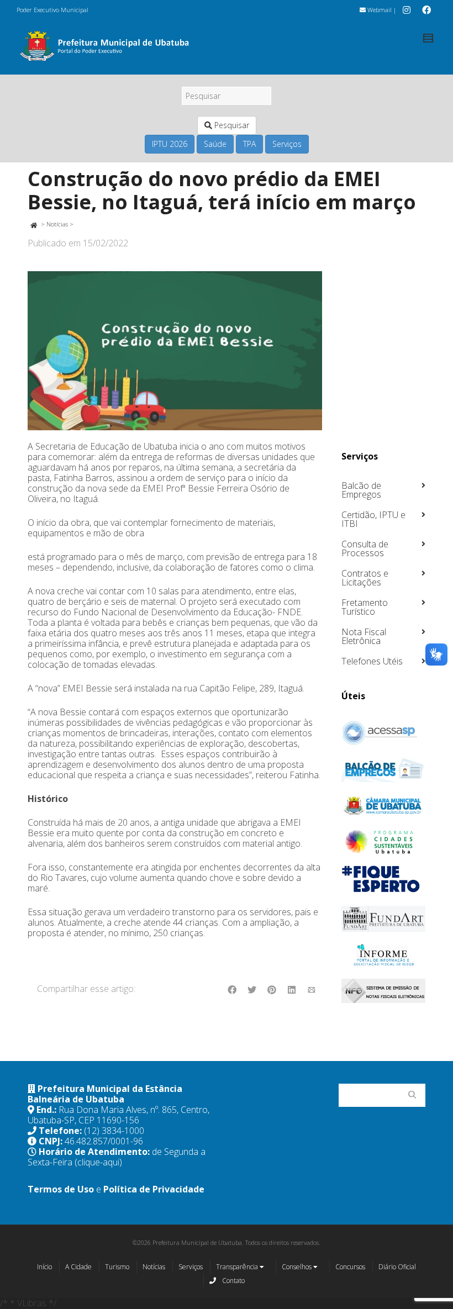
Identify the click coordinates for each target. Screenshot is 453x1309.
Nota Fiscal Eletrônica (363, 636)
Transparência (238, 1266)
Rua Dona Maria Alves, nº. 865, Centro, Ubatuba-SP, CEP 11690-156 (118, 1115)
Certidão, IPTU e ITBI (373, 519)
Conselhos (297, 1266)
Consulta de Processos (364, 548)
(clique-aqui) (98, 1162)
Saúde (215, 144)
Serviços (287, 144)
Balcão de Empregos (361, 489)
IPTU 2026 (169, 144)
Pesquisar (230, 125)
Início (44, 1266)
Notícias (57, 224)
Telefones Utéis (372, 661)
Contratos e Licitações (364, 577)
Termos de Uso (61, 1189)
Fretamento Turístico (364, 607)
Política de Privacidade (153, 1189)
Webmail (379, 10)
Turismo (117, 1266)
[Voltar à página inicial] (33, 224)
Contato (232, 1280)
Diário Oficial (397, 1266)
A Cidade (78, 1266)
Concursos (350, 1266)
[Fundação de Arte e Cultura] (383, 918)
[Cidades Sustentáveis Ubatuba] (383, 841)
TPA (249, 144)
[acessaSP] (383, 733)
